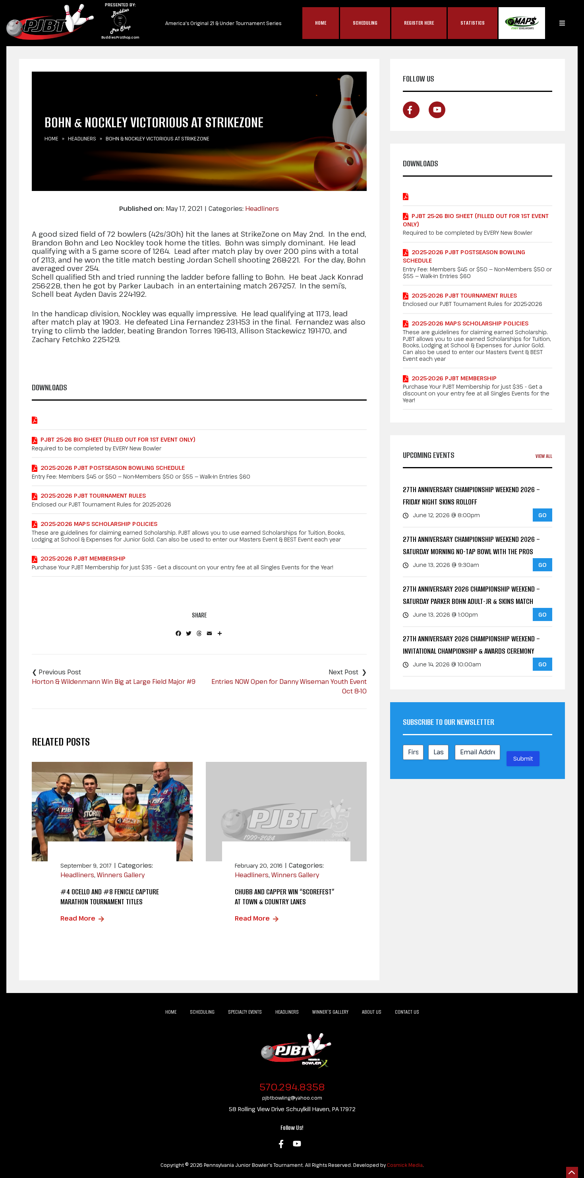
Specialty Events (245, 1012)
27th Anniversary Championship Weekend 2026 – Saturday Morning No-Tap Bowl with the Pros (471, 545)
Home (320, 23)
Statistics (472, 23)
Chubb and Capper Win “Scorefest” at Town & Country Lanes (285, 897)
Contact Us (407, 1012)
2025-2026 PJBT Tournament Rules (93, 495)
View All (544, 456)
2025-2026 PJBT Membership (83, 558)
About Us (371, 1012)
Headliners (82, 138)
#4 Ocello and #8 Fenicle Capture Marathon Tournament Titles (109, 897)
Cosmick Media (405, 1165)
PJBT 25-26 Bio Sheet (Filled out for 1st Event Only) (118, 439)
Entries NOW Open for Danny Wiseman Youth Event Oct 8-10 (288, 686)
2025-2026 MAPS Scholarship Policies (99, 524)
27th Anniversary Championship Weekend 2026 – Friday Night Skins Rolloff (471, 496)
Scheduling (365, 23)
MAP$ (522, 23)
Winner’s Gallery (330, 1012)
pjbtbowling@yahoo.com (292, 1097)
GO (542, 515)
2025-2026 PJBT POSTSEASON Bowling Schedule (113, 467)
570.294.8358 (292, 1086)
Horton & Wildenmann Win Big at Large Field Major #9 (113, 681)
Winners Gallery (121, 874)
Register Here (419, 23)
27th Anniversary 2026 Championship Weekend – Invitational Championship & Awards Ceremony (471, 645)
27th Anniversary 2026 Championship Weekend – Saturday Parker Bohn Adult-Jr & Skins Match (471, 595)
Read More (77, 918)
